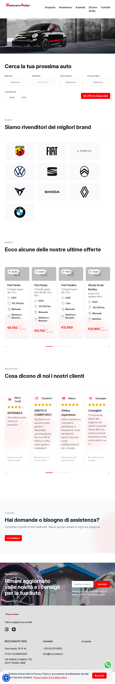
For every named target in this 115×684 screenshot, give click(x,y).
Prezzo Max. (93, 76)
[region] (57, 307)
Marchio (9, 76)
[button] (6, 678)
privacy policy (98, 594)
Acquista (50, 7)
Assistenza (65, 7)
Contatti (105, 7)
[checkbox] (6, 97)
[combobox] (16, 82)
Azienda (80, 7)
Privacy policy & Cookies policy (50, 677)
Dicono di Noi (93, 9)
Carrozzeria (66, 76)
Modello (36, 76)
